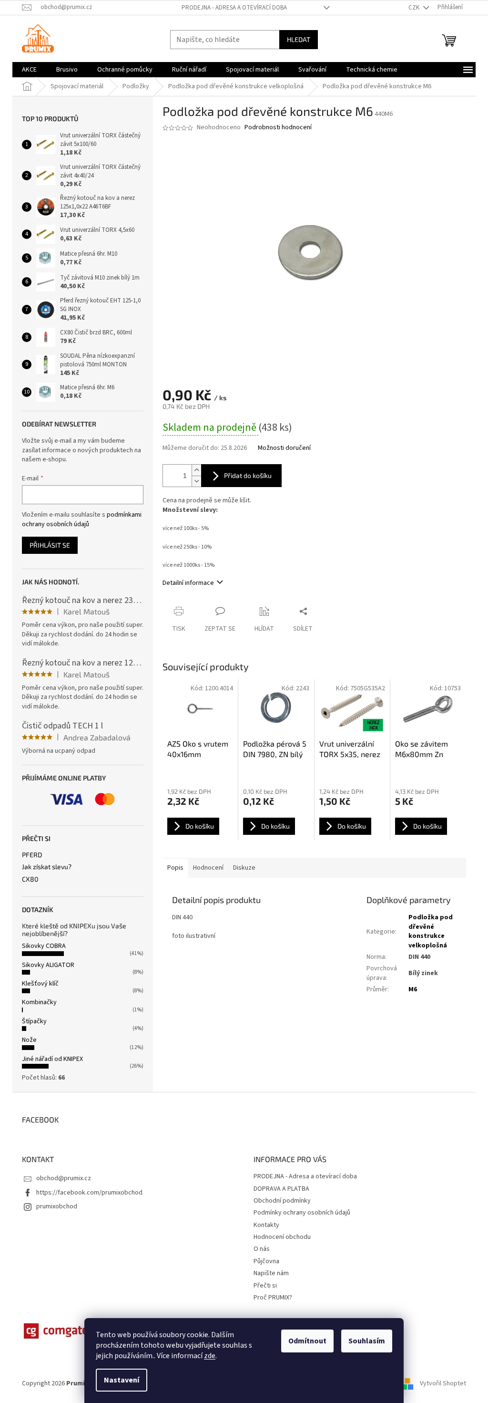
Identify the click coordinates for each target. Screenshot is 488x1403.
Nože (29, 1040)
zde (209, 1356)
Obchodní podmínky (282, 1201)
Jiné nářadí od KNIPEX (52, 1059)
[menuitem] (29, 69)
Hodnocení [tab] (208, 868)
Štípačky (34, 1021)
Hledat (298, 39)
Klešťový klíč (40, 983)
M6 (412, 989)
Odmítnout (307, 1341)
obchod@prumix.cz (63, 1178)
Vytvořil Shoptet (443, 1383)
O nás (262, 1249)
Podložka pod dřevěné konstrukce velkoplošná (430, 931)
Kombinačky (39, 1002)
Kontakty (266, 1225)
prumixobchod (56, 1206)
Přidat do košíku (248, 475)
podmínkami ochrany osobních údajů (82, 519)
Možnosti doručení (284, 448)
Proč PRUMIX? (273, 1297)
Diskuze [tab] (244, 868)
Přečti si (265, 1285)
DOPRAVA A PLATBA (281, 1189)
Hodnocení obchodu (282, 1237)
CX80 (30, 879)
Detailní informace (188, 583)
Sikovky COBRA (44, 946)
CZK (414, 7)
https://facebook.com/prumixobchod (89, 1192)
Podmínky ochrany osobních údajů (302, 1212)
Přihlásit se (50, 545)
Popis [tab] (175, 868)
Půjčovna (266, 1261)
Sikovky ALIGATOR (48, 965)
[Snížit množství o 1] (196, 481)
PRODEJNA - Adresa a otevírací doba (234, 7)
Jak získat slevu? (46, 866)
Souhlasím (366, 1341)
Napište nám (271, 1273)
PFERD (32, 854)
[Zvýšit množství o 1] (196, 470)
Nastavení (121, 1380)
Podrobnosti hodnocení (278, 127)
